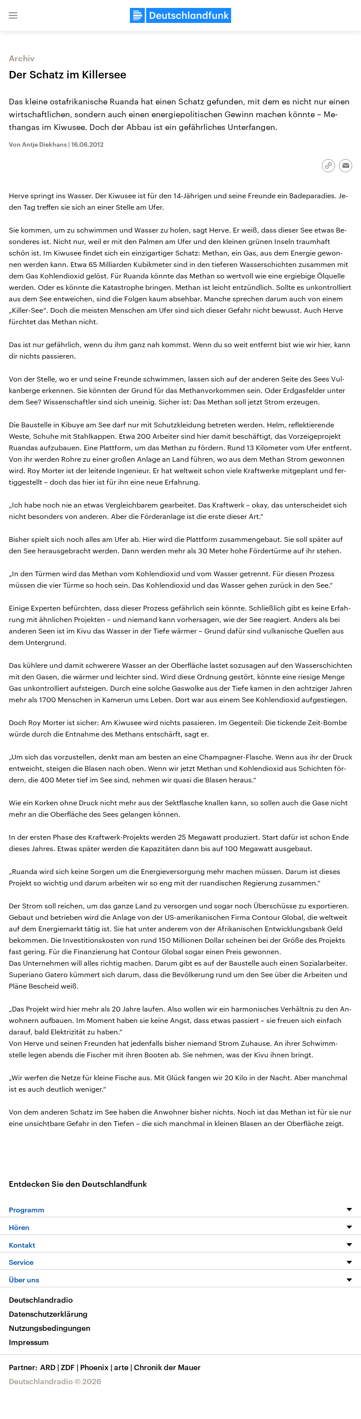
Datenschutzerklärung (48, 1313)
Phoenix (96, 1367)
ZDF (69, 1367)
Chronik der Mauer (167, 1367)
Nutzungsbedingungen (49, 1327)
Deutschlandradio (41, 1299)
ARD (49, 1367)
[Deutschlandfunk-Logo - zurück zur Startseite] (180, 15)
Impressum (29, 1341)
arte (123, 1367)
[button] (13, 15)
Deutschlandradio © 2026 (55, 1381)
